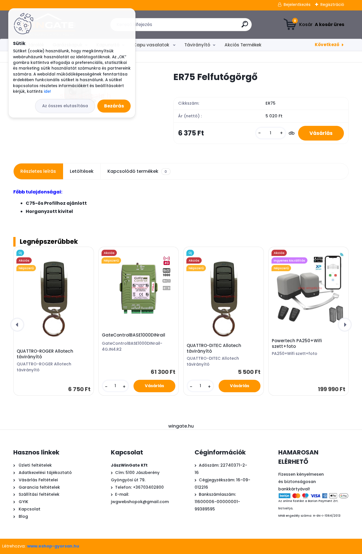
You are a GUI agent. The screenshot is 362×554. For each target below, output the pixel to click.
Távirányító (197, 45)
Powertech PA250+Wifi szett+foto (297, 343)
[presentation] (17, 325)
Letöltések (82, 171)
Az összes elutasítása (65, 106)
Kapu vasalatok (152, 45)
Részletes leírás (38, 171)
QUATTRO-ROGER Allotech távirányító (45, 354)
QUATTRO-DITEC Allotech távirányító (214, 348)
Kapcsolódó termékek (137, 171)
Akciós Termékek (243, 45)
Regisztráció (332, 4)
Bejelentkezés (297, 4)
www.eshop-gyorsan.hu (53, 546)
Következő (327, 45)
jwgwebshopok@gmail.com (140, 502)
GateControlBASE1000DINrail (133, 335)
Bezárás (114, 106)
